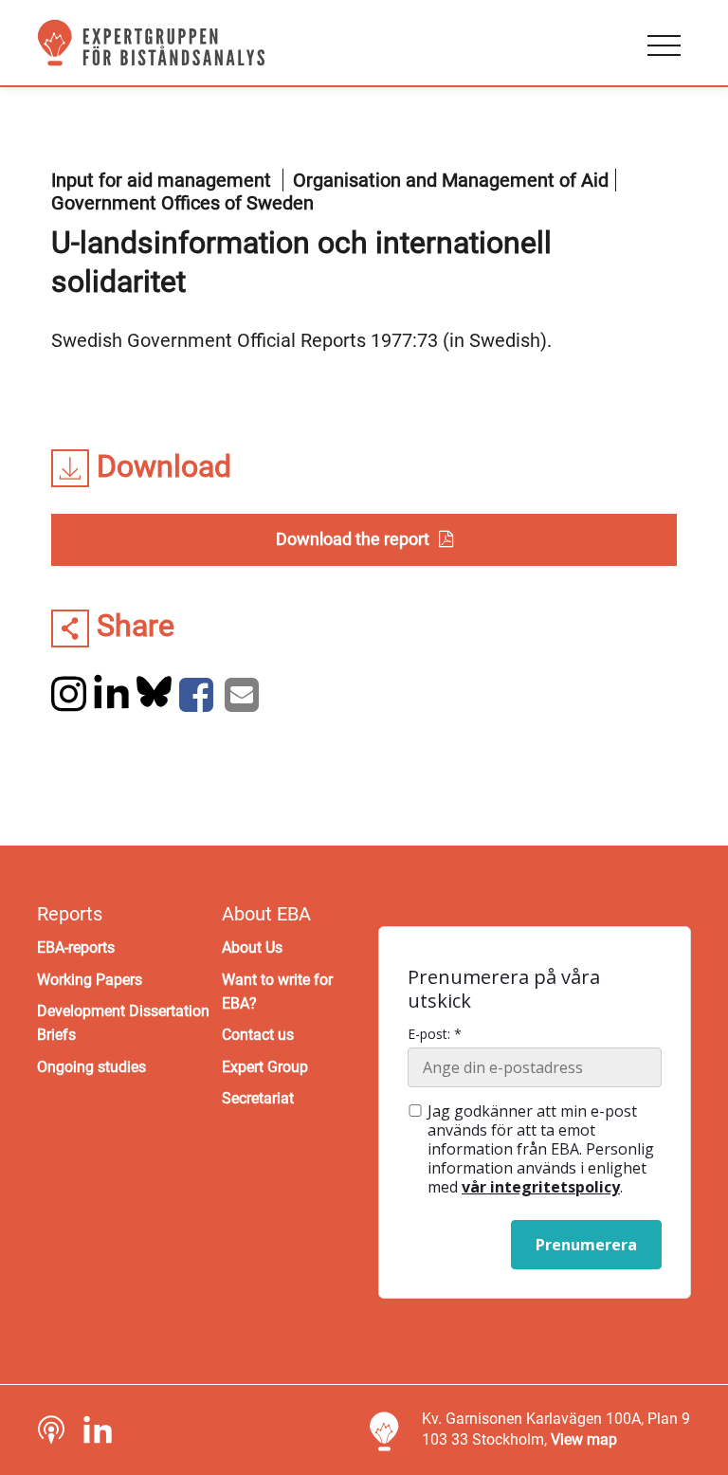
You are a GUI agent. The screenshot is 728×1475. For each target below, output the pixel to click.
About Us (252, 947)
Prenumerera (586, 1244)
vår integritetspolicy (541, 1186)
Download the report (352, 539)
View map (584, 1439)
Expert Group (265, 1067)
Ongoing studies (91, 1067)
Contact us (258, 1035)
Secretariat (258, 1098)
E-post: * (435, 1034)
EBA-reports (76, 947)
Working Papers (89, 980)
